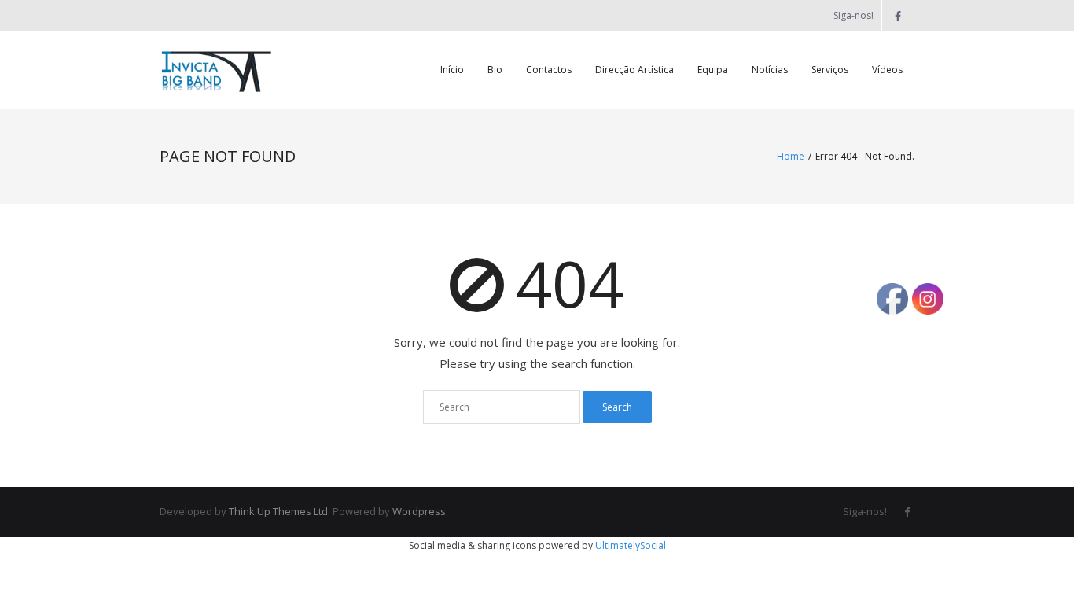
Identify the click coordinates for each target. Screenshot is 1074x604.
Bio (494, 69)
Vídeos (887, 69)
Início (452, 69)
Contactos (549, 69)
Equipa (712, 69)
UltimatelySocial (630, 545)
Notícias (770, 69)
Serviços (829, 69)
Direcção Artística (634, 69)
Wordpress (419, 511)
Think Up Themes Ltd (278, 511)
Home (790, 156)
